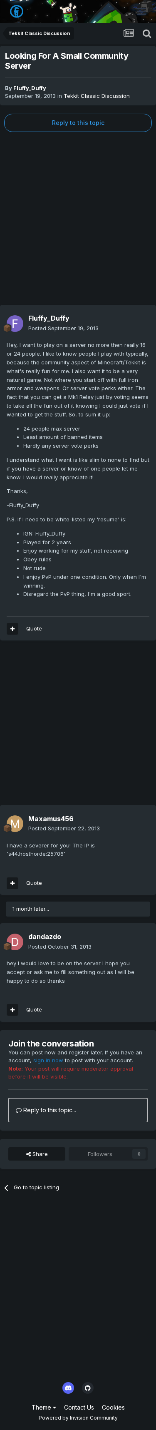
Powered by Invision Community (78, 1418)
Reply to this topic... (49, 1110)
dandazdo (44, 936)
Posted (63, 328)
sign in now (48, 1060)
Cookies (113, 1407)
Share (39, 1154)
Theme (42, 1407)
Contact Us (79, 1407)
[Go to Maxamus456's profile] (15, 823)
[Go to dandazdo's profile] (15, 942)
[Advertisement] (78, 218)
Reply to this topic (78, 122)
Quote (34, 628)
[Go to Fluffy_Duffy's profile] (15, 323)
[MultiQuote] (12, 629)
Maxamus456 (51, 819)
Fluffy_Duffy (29, 88)
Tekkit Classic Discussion (97, 95)
